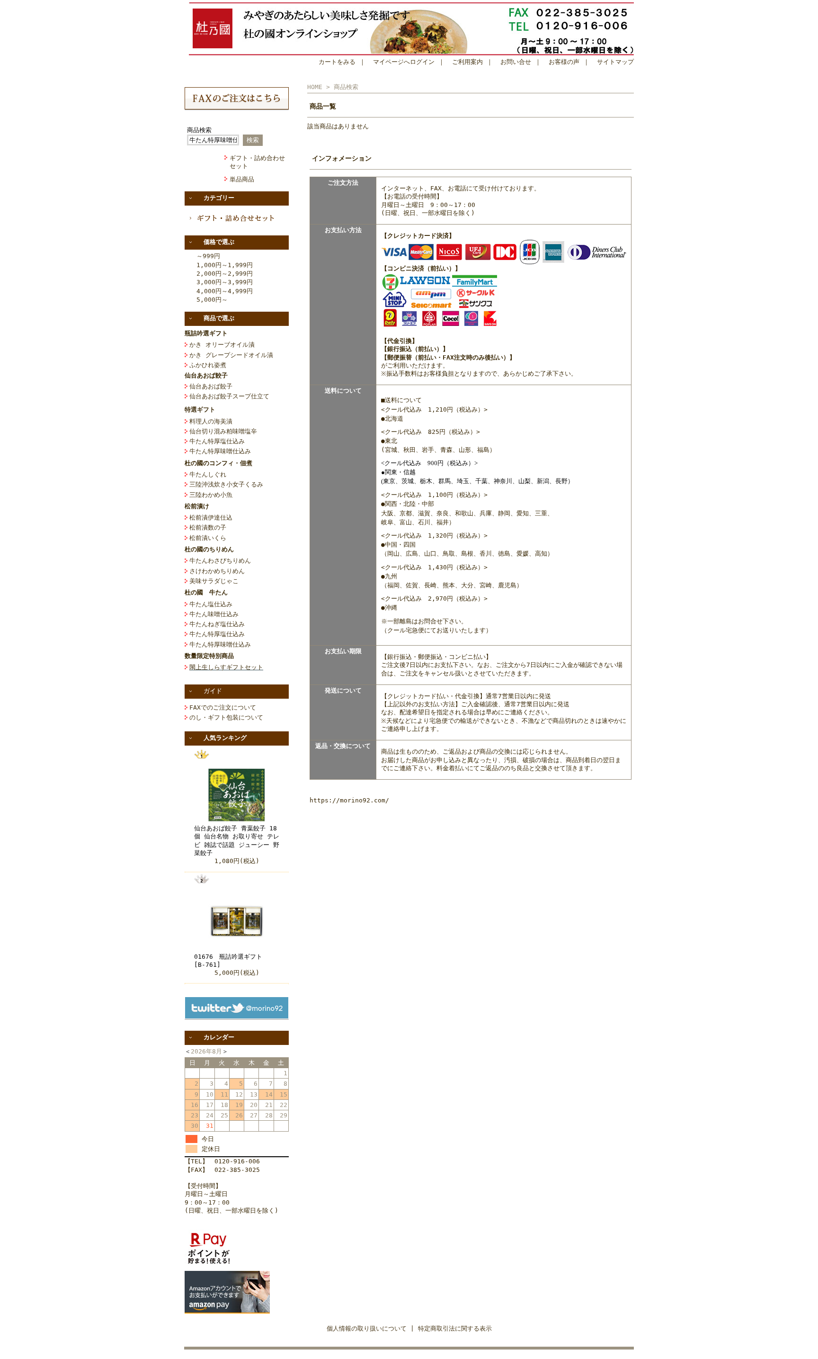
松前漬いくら (207, 537)
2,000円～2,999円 (224, 273)
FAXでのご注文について (222, 707)
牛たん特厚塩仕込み (217, 441)
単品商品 (242, 179)
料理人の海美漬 (210, 421)
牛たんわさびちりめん (220, 560)
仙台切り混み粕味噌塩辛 (223, 431)
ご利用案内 (467, 61)
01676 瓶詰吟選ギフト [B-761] (231, 960)
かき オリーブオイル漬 (222, 344)
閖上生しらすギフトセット (226, 667)
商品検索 (199, 130)
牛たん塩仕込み (210, 604)
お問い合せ (515, 61)
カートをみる (337, 61)
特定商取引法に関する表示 (455, 1328)
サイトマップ (615, 61)
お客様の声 (564, 61)
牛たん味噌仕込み (214, 614)
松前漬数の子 (207, 527)
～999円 (208, 256)
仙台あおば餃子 (210, 386)
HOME (314, 86)
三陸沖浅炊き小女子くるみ (226, 484)
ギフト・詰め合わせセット (257, 162)
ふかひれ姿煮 (207, 365)
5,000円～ (212, 299)
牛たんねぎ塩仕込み (217, 624)
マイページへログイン (404, 61)
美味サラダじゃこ (214, 581)
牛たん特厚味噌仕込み (220, 451)
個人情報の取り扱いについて (367, 1328)
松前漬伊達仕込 (210, 517)
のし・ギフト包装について (226, 717)
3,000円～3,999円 (224, 282)
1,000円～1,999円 (224, 265)
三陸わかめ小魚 (210, 494)
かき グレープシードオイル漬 (231, 355)
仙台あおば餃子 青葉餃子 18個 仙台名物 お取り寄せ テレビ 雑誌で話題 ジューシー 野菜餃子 (236, 840)
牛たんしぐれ (207, 474)
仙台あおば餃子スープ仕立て (229, 396)
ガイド (213, 690)
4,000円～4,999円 (224, 291)
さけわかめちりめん (217, 571)
